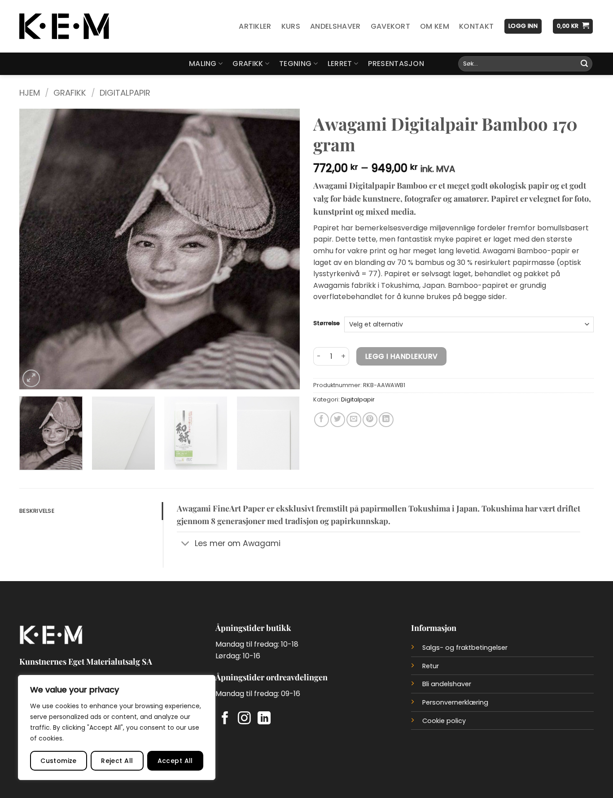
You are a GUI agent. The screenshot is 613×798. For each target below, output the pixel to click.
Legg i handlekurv (401, 356)
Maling (203, 63)
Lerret (340, 63)
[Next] (283, 249)
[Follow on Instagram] (244, 719)
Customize (58, 760)
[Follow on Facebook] (225, 719)
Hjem (29, 92)
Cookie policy (444, 720)
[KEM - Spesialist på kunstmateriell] (64, 26)
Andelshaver (335, 26)
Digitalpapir (125, 92)
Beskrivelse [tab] (36, 511)
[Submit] (584, 63)
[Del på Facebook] (321, 419)
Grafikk (247, 63)
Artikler (255, 26)
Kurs (290, 26)
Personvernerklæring (455, 702)
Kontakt (476, 26)
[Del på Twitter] (337, 419)
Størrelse (326, 323)
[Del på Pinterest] (370, 419)
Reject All (117, 760)
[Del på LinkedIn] (386, 419)
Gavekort (391, 26)
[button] (523, 26)
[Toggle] (185, 544)
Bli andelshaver (446, 683)
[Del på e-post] (353, 419)
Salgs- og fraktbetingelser (465, 647)
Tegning (295, 63)
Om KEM (434, 26)
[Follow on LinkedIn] (264, 719)
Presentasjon (396, 63)
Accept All (175, 760)
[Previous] (36, 249)
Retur (430, 665)
